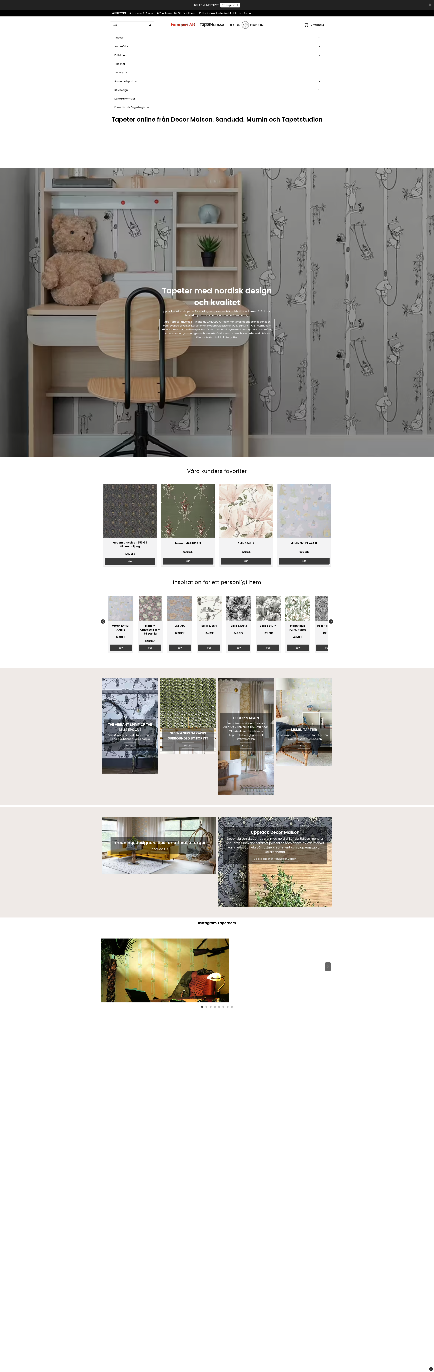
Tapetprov (121, 72)
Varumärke (121, 46)
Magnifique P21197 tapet (297, 627)
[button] (314, 25)
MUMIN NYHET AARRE (304, 543)
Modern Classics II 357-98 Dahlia (150, 629)
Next (331, 621)
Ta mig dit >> (230, 5)
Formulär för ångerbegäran (131, 107)
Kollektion (120, 55)
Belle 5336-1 (209, 626)
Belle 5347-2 (246, 543)
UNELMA (180, 626)
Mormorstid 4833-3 (188, 543)
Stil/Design (121, 90)
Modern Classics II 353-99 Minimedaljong (130, 544)
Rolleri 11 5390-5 (327, 626)
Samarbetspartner (126, 81)
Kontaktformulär (124, 98)
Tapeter (119, 37)
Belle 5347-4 (268, 626)
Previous (103, 621)
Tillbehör (119, 64)
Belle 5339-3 (239, 626)
